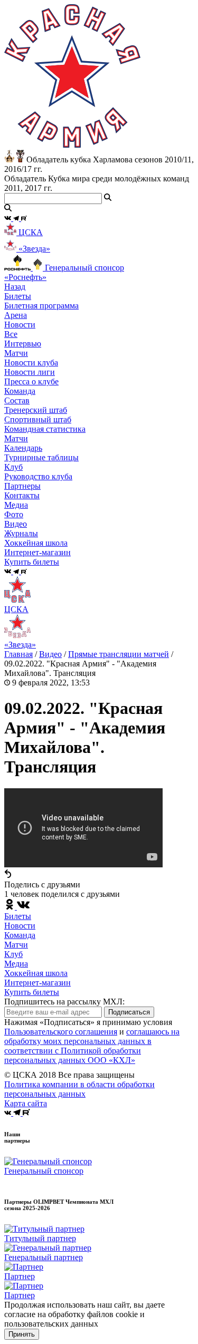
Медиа (16, 963)
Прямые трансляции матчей (118, 654)
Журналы (21, 533)
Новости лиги (29, 372)
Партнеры (22, 485)
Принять (21, 1334)
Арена (15, 315)
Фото (13, 514)
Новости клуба (31, 362)
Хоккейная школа (36, 973)
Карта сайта (25, 1103)
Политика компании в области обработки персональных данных (79, 1089)
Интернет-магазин (37, 982)
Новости (19, 925)
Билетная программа (41, 305)
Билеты (17, 916)
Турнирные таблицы (41, 457)
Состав (17, 400)
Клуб (13, 954)
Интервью (22, 343)
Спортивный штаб (37, 419)
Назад (14, 286)
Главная (18, 654)
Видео (15, 523)
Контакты (22, 495)
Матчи (16, 353)
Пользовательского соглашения (60, 1031)
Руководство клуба (38, 476)
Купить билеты (31, 992)
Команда (19, 935)
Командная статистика (45, 428)
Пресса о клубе (31, 381)
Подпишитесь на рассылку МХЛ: (64, 1001)
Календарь (23, 447)
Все (10, 334)
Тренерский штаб (35, 409)
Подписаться (129, 1012)
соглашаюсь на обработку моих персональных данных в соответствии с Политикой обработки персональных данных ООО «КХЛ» (92, 1046)
